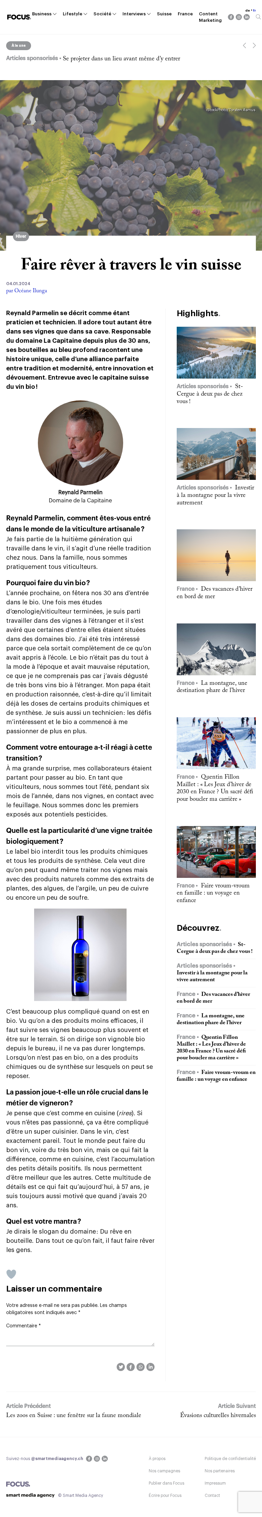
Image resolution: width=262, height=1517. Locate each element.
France (185, 14)
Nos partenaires (220, 1471)
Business (42, 14)
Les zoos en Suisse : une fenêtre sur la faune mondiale (73, 1416)
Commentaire (23, 1326)
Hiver (21, 236)
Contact (212, 1495)
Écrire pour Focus (165, 1495)
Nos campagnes (164, 1471)
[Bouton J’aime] (11, 1274)
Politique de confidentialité (230, 1459)
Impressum (215, 1483)
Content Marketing (210, 17)
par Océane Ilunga (26, 291)
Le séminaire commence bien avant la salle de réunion (131, 59)
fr (254, 10)
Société (102, 14)
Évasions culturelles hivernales (218, 1416)
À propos (157, 1459)
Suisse (164, 14)
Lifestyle (72, 14)
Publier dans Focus (166, 1483)
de (247, 10)
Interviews (134, 14)
